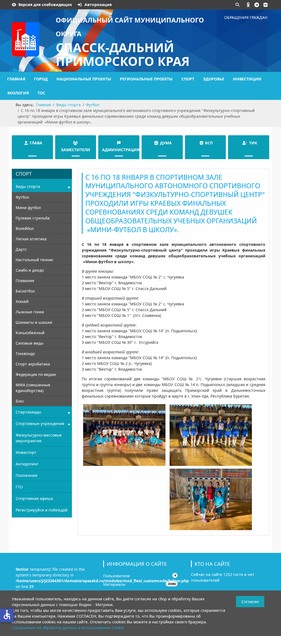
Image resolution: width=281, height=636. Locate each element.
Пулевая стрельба (33, 218)
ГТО (19, 486)
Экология (18, 92)
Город (41, 78)
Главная (16, 78)
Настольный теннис (35, 259)
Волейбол (25, 228)
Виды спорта (28, 186)
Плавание (25, 280)
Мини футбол (28, 207)
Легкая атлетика (31, 238)
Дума (166, 142)
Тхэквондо (25, 353)
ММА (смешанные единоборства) (33, 387)
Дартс (21, 249)
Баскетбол (25, 291)
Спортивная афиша (34, 498)
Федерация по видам (36, 374)
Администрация (120, 149)
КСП (209, 142)
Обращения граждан (245, 17)
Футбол (22, 197)
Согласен (250, 601)
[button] (248, 4)
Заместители (75, 149)
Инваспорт (26, 452)
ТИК (253, 142)
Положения (26, 475)
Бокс (20, 401)
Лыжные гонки (30, 311)
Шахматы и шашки (34, 322)
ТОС (41, 92)
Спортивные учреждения (40, 423)
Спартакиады (28, 412)
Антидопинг (27, 463)
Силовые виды (29, 343)
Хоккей (22, 301)
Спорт (187, 78)
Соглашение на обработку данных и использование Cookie (68, 627)
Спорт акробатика (33, 364)
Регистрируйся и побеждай (42, 510)
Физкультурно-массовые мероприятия (39, 437)
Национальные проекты (84, 78)
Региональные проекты (146, 78)
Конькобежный (30, 332)
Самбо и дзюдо (30, 270)
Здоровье (213, 78)
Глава (36, 142)
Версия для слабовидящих (45, 4)
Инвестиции (247, 78)
